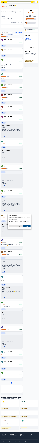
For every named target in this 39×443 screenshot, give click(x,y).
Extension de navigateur (4, 437)
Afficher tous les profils (30, 65)
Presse (21, 436)
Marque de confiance (3, 434)
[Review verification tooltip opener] (15, 5)
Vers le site (30, 45)
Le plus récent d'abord (18, 32)
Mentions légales (3, 441)
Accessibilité (23, 441)
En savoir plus (17, 398)
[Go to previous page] (4, 383)
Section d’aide (12, 434)
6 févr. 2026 (7, 329)
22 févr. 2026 (7, 143)
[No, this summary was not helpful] (21, 22)
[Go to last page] (20, 383)
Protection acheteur (3, 435)
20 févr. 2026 (7, 168)
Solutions (31, 435)
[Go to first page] (3, 383)
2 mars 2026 (3, 126)
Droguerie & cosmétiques (28, 60)
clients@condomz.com (29, 40)
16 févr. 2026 (7, 254)
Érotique (33, 60)
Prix (30, 436)
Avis (1, 436)
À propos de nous (22, 435)
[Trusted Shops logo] (3, 2)
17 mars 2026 (7, 76)
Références (31, 437)
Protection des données (9, 441)
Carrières (21, 437)
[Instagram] (31, 47)
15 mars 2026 (7, 87)
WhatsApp (27, 38)
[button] (34, 2)
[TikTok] (30, 47)
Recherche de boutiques (13, 435)
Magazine (21, 434)
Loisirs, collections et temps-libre (12, 416)
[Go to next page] (18, 383)
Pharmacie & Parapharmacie (28, 61)
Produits (31, 434)
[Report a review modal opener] (21, 45)
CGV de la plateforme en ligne (29, 441)
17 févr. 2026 (7, 242)
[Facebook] (29, 47)
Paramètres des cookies (17, 441)
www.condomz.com (28, 39)
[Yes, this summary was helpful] (20, 22)
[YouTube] (33, 47)
